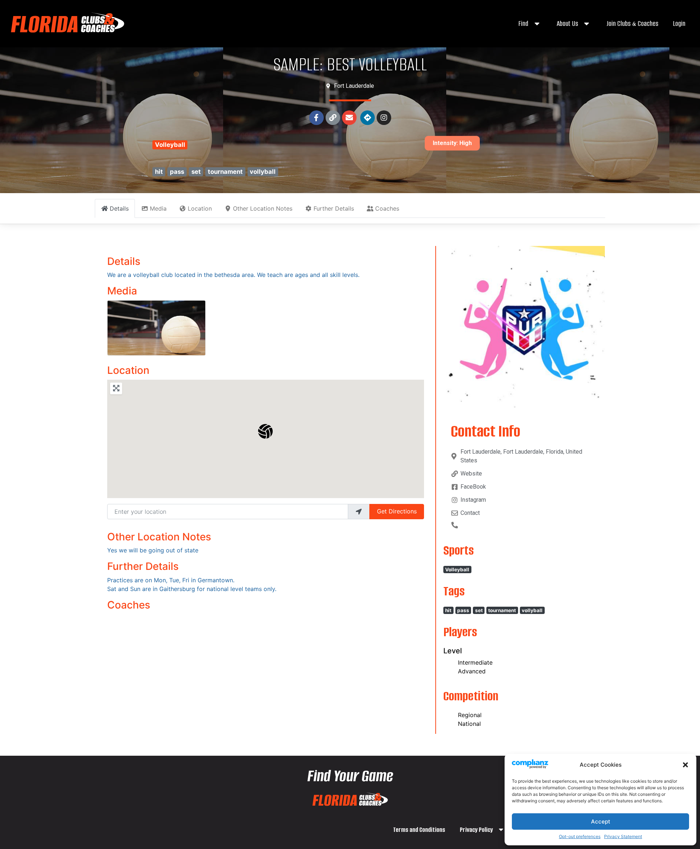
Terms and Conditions (419, 829)
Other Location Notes (159, 537)
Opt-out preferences (579, 836)
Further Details (143, 566)
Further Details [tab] (334, 208)
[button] (685, 764)
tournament (225, 171)
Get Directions (397, 511)
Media (122, 291)
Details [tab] (119, 208)
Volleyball (170, 144)
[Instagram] (384, 117)
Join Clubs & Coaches (632, 23)
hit (159, 171)
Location (128, 370)
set (196, 171)
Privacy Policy (476, 829)
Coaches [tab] (387, 208)
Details (123, 261)
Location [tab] (200, 208)
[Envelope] (349, 117)
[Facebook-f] (316, 117)
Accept (600, 821)
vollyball (263, 171)
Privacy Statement (623, 836)
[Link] (333, 117)
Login (679, 23)
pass (177, 171)
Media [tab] (158, 208)
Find (523, 23)
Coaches (128, 605)
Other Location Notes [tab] (262, 208)
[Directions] (367, 117)
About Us (567, 23)
